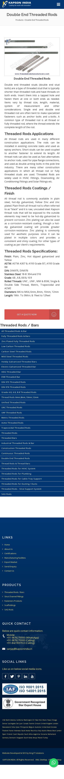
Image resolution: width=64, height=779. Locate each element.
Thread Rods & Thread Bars (15, 463)
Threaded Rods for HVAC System (18, 468)
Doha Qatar (15, 727)
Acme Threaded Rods (12, 422)
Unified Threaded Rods (13, 402)
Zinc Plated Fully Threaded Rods (18, 341)
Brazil (54, 731)
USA (3, 720)
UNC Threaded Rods (11, 407)
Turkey (45, 738)
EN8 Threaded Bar (10, 377)
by (27, 753)
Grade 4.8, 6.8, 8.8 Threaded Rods (18, 392)
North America (11, 720)
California (19, 720)
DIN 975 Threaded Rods (13, 382)
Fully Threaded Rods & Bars (15, 336)
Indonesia (17, 731)
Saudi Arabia (25, 731)
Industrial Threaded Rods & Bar (17, 443)
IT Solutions (38, 753)
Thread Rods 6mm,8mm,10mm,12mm (20, 397)
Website (6, 753)
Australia (38, 727)
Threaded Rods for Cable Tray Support (21, 478)
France (11, 731)
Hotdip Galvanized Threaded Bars (19, 361)
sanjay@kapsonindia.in (19, 648)
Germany (5, 738)
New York (38, 720)
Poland (40, 738)
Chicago (54, 720)
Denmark (12, 738)
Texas (49, 720)
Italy (39, 731)
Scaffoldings (10, 605)
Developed (15, 753)
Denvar (4, 723)
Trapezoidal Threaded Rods (16, 427)
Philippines (24, 727)
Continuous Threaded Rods (15, 453)
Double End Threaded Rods (15, 458)
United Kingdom (46, 723)
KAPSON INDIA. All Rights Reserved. (18, 759)
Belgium (31, 727)
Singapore (19, 738)
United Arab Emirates (49, 727)
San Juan (19, 723)
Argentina (36, 734)
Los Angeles (12, 723)
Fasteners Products (13, 601)
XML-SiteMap (41, 759)
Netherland (52, 734)
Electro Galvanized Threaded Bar (18, 366)
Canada (25, 723)
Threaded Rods (9, 433)
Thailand (5, 731)
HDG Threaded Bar (11, 372)
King (31, 753)
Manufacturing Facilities (15, 557)
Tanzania (44, 734)
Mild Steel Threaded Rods (14, 356)
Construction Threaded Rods (16, 448)
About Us (8, 549)
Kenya (35, 738)
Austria (44, 731)
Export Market (10, 562)
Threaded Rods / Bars (14, 592)
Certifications (10, 553)
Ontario (37, 723)
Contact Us (9, 570)
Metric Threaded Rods (12, 417)
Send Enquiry (10, 566)
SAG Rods (6, 494)
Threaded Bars (9, 438)
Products (19, 20)
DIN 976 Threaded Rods (13, 387)
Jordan (59, 731)
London (55, 723)
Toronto (31, 723)
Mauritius (34, 731)
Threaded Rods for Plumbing (16, 473)
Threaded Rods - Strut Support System (21, 489)
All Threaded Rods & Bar (14, 331)
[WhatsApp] (53, 762)
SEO (24, 753)
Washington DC (29, 720)
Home (7, 544)
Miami (44, 720)
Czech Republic (18, 734)
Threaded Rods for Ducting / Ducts (19, 484)
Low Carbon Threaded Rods (15, 346)
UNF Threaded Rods (11, 412)
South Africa (28, 734)
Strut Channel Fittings (14, 596)
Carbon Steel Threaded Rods (16, 351)
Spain (4, 734)
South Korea (28, 738)
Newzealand (6, 727)
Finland (9, 734)
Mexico (49, 731)
